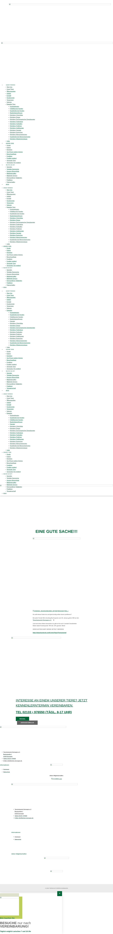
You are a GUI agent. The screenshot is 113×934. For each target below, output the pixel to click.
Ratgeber (9, 310)
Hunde (9, 145)
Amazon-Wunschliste (13, 171)
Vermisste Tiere (11, 160)
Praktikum (9, 180)
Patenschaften (11, 182)
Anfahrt (9, 93)
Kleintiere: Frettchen (16, 126)
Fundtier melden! (12, 158)
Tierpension (10, 100)
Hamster (12, 321)
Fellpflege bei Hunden (16, 108)
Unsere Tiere (10, 143)
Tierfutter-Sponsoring (13, 169)
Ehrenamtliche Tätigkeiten (14, 178)
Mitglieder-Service (12, 175)
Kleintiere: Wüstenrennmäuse (18, 139)
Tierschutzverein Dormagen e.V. (42, 620)
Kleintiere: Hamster (15, 130)
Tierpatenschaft (11, 388)
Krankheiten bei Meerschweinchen (20, 137)
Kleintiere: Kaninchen (16, 132)
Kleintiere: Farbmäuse (16, 121)
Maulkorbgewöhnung (16, 113)
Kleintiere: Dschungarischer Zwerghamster (22, 119)
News (7, 184)
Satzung (9, 102)
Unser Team (10, 89)
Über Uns (9, 87)
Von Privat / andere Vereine (15, 152)
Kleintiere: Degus (15, 117)
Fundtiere (9, 156)
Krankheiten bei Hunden (17, 111)
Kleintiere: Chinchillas (16, 115)
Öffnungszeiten (11, 91)
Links (8, 141)
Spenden (9, 167)
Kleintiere (9, 149)
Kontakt (9, 95)
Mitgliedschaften (11, 173)
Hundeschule (10, 98)
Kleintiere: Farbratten (16, 124)
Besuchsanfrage (11, 154)
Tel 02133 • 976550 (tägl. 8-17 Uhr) (44, 712)
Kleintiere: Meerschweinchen (18, 134)
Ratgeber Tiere (11, 104)
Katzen (9, 147)
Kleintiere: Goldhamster (17, 128)
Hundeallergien (14, 106)
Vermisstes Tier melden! (14, 162)
